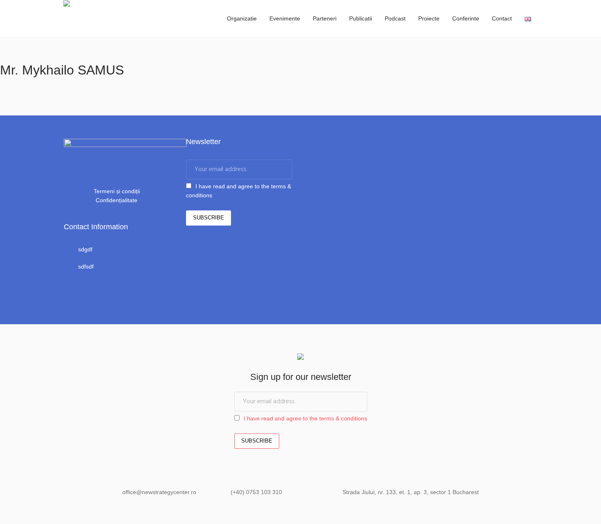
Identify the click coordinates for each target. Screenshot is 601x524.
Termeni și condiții (117, 191)
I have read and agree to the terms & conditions (305, 418)
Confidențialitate (116, 200)
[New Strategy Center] (300, 357)
